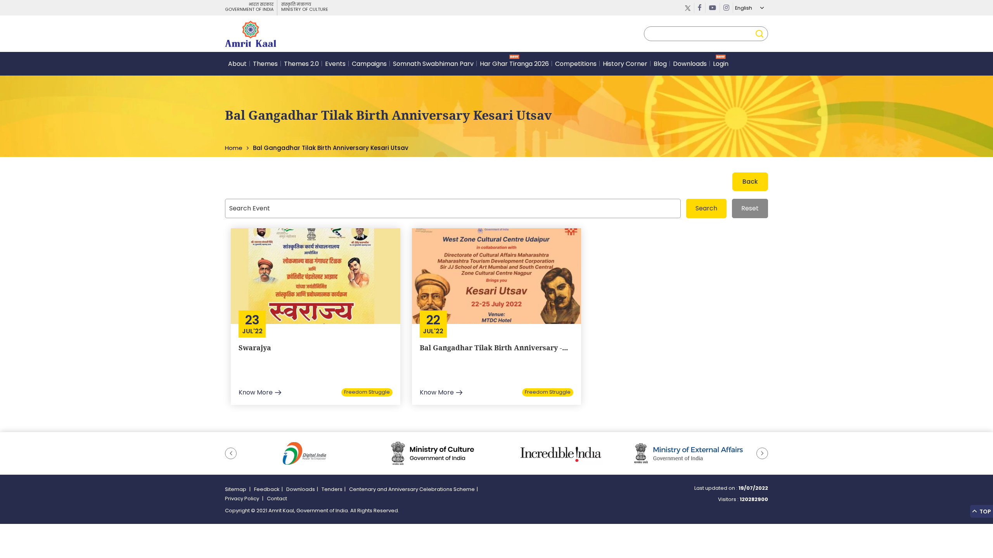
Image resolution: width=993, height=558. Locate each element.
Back (750, 181)
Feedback (267, 489)
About (237, 63)
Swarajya (255, 347)
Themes (265, 63)
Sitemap (236, 489)
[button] (231, 453)
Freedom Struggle (367, 392)
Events (335, 63)
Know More (256, 392)
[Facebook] (700, 8)
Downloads (690, 63)
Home (233, 148)
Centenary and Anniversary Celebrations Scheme (412, 489)
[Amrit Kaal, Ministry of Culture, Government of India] (250, 34)
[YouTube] (713, 8)
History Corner (625, 63)
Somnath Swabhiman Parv (433, 63)
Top (984, 511)
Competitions (576, 63)
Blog (660, 63)
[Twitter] (688, 8)
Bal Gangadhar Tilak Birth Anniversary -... (494, 347)
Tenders (332, 489)
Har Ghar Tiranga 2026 (514, 63)
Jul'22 (252, 331)
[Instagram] (726, 8)
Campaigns (369, 63)
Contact (277, 498)
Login (720, 63)
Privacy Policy (242, 498)
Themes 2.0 (301, 63)
